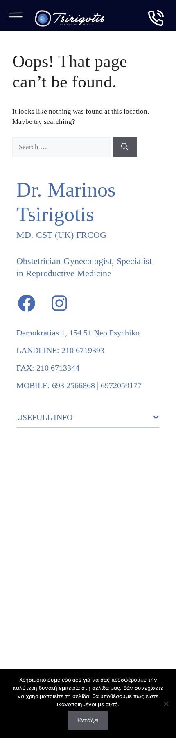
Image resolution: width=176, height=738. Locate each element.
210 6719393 (82, 350)
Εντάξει (88, 720)
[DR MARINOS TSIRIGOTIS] (69, 18)
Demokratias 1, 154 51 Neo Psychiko (78, 332)
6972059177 (121, 385)
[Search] (125, 147)
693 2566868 (73, 385)
